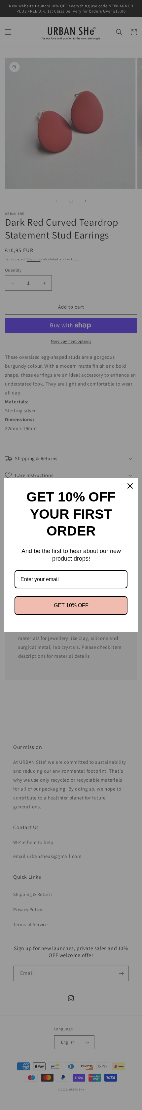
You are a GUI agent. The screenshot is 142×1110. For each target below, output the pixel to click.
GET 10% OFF (71, 605)
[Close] (130, 486)
